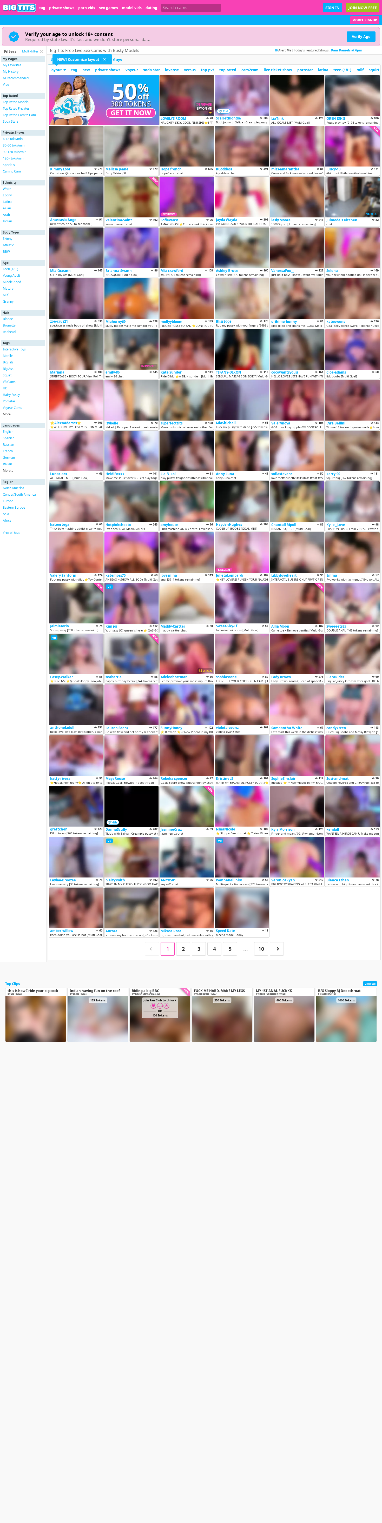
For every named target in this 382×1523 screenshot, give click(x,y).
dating (151, 7)
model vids (132, 7)
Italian (7, 464)
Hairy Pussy (11, 395)
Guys (117, 59)
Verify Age (361, 36)
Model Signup (364, 20)
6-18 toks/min (13, 139)
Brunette (9, 325)
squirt (374, 69)
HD (5, 388)
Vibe (6, 84)
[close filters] (41, 51)
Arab (6, 214)
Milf (5, 295)
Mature (8, 288)
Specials (9, 165)
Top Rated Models (16, 102)
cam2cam (250, 69)
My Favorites (12, 65)
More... (8, 414)
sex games (108, 7)
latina (323, 69)
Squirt (7, 375)
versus (190, 69)
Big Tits (8, 362)
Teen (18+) (10, 269)
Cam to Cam (12, 171)
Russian (8, 444)
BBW (6, 251)
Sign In (332, 7)
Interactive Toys (14, 349)
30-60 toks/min (13, 145)
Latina (7, 201)
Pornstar (9, 401)
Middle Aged (12, 282)
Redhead (9, 332)
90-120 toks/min (14, 152)
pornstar (305, 69)
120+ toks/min (13, 158)
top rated (227, 69)
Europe (8, 501)
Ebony (7, 195)
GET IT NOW (131, 112)
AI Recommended (16, 78)
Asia (6, 514)
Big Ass (8, 369)
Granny (8, 301)
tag (42, 7)
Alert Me (284, 50)
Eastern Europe (14, 507)
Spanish (8, 438)
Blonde (8, 319)
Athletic (8, 245)
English (8, 431)
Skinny (7, 238)
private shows (61, 7)
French (8, 451)
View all (370, 984)
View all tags (11, 532)
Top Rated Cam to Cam (19, 115)
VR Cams (9, 382)
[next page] (277, 949)
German (9, 457)
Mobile (8, 356)
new (86, 69)
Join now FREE (362, 7)
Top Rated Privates (16, 108)
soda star (151, 69)
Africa (7, 520)
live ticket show (278, 69)
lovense (172, 69)
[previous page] (152, 949)
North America (13, 488)
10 (261, 948)
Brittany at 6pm (343, 50)
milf (360, 69)
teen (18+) (342, 69)
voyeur (132, 69)
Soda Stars (10, 121)
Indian (7, 221)
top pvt (207, 69)
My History (10, 71)
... (245, 948)
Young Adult (11, 275)
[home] (20, 7)
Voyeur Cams (12, 407)
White (7, 189)
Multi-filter (30, 51)
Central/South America (19, 494)
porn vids (86, 7)
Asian (7, 208)
